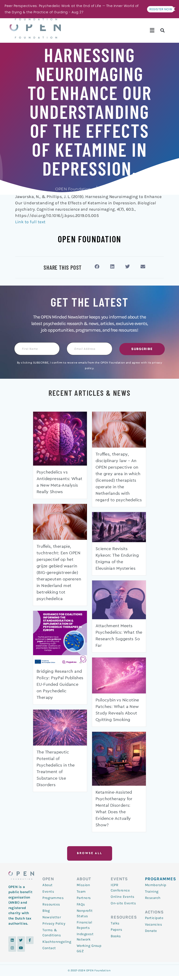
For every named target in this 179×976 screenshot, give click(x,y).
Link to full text (30, 221)
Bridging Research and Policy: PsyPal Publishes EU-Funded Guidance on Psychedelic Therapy (60, 684)
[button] (152, 30)
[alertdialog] (89, 9)
